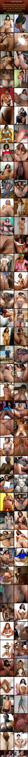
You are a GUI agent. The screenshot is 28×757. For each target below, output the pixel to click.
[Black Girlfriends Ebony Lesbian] (21, 465)
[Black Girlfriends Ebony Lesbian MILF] (7, 318)
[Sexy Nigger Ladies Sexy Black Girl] (21, 575)
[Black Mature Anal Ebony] (21, 336)
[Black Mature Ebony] (21, 299)
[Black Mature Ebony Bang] (7, 336)
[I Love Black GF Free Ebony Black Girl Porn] (21, 539)
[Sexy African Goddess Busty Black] (21, 410)
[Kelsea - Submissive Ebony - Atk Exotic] (7, 115)
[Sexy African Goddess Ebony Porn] (7, 78)
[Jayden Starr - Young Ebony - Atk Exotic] (7, 428)
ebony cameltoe (8, 8)
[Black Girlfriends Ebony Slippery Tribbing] (21, 391)
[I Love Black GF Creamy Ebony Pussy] (21, 281)
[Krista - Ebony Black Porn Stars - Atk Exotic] (7, 42)
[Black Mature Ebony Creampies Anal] (21, 244)
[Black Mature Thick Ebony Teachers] (7, 557)
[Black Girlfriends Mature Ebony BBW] (7, 23)
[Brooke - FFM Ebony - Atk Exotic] (7, 170)
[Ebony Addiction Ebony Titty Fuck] (7, 189)
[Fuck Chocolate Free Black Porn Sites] (7, 483)
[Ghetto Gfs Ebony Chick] (21, 612)
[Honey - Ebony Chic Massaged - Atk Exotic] (21, 723)
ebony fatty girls (9, 6)
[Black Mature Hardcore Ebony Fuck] (7, 741)
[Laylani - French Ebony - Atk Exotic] (21, 262)
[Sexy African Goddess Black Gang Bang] (21, 134)
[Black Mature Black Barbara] (7, 391)
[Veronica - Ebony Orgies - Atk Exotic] (7, 244)
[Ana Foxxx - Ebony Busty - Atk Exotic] (7, 410)
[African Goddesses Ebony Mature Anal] (21, 354)
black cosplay (20, 6)
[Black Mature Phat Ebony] (7, 575)
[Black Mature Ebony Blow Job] (21, 152)
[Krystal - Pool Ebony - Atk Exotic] (21, 631)
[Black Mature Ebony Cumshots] (21, 557)
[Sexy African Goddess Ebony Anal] (7, 612)
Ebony (14, 2)
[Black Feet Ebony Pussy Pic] (7, 299)
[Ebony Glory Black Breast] (7, 207)
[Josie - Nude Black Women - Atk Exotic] (7, 373)
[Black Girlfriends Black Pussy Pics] (21, 60)
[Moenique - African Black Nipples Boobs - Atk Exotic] (21, 447)
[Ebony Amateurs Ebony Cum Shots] (7, 649)
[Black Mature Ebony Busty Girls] (7, 226)
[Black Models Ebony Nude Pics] (21, 226)
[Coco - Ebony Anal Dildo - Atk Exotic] (21, 170)
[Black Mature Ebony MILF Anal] (7, 520)
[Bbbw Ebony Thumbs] (21, 189)
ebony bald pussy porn (14, 11)
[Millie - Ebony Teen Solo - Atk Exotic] (21, 741)
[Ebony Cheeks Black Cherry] (21, 686)
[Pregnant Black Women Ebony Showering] (7, 502)
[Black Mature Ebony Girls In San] (21, 97)
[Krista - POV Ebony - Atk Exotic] (21, 207)
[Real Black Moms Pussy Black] (21, 115)
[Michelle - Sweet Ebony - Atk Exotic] (21, 667)
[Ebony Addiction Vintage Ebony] (21, 78)
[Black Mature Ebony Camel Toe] (7, 134)
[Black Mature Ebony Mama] (7, 262)
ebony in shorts (19, 8)
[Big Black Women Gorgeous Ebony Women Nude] (21, 502)
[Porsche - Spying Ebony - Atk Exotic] (21, 594)
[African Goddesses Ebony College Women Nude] (21, 649)
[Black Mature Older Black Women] (7, 97)
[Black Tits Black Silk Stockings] (7, 723)
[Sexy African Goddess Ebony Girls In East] (7, 447)
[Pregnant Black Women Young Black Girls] (21, 318)
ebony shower (7, 4)
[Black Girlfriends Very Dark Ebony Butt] (7, 465)
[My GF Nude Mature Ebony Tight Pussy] (7, 594)
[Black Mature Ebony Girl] (7, 631)
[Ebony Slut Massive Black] (7, 354)
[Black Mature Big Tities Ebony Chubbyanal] (7, 667)
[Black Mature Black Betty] (21, 520)
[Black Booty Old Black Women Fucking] (7, 281)
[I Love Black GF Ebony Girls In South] (7, 60)
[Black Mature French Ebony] (7, 152)
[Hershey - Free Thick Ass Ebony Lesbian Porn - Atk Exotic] (7, 686)
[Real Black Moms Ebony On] (21, 23)
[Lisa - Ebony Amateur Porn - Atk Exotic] (21, 373)
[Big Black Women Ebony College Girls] (7, 539)
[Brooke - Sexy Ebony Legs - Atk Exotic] (7, 704)
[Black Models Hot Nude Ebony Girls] (21, 704)
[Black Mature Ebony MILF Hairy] (21, 428)
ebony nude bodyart (19, 4)
